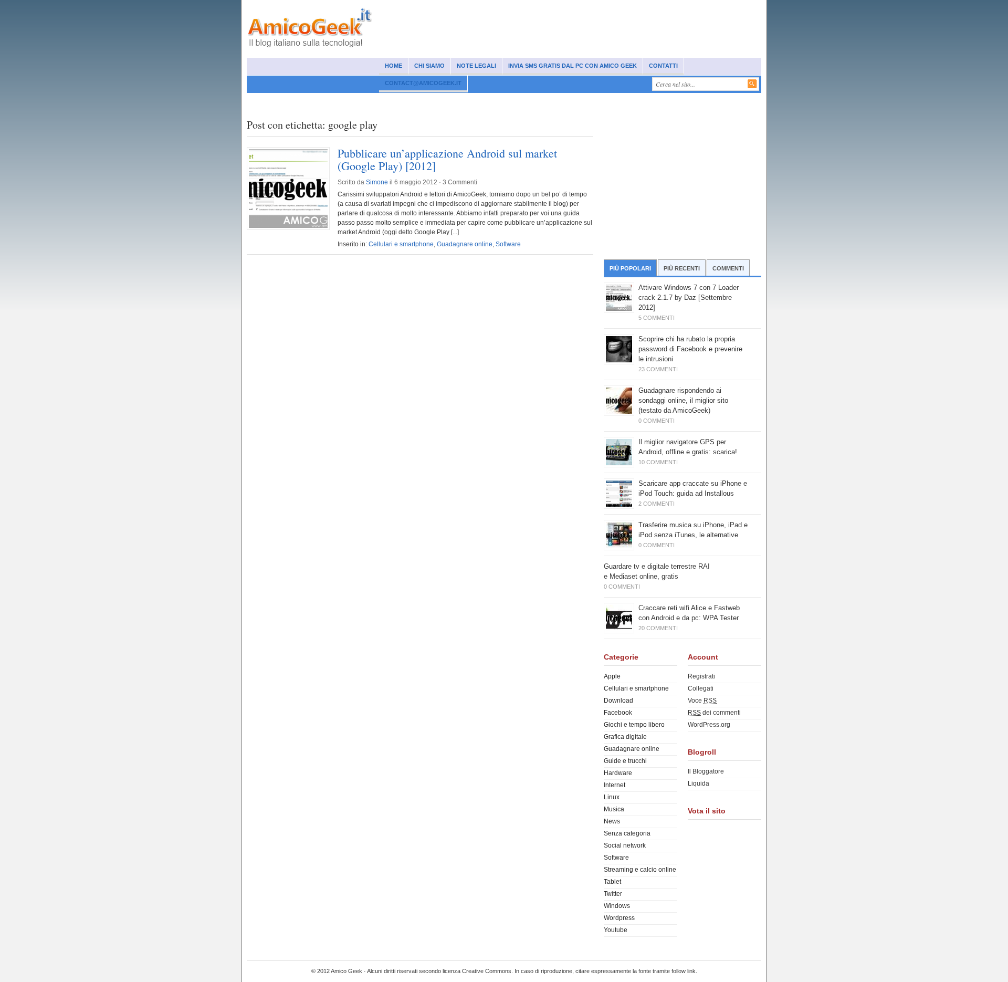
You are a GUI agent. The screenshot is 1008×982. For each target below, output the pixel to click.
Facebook (618, 712)
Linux (612, 797)
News (263, 101)
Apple (612, 676)
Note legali (476, 65)
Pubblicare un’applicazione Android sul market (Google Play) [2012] (447, 159)
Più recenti (682, 268)
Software (510, 101)
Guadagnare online (598, 101)
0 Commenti (656, 420)
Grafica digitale (625, 736)
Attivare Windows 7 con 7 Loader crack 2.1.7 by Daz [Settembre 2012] (688, 297)
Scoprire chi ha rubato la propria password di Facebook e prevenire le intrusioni (690, 349)
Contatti (663, 65)
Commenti (728, 268)
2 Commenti (656, 503)
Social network (307, 101)
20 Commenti (658, 628)
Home (393, 65)
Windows (470, 101)
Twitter (613, 893)
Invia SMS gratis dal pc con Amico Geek (572, 65)
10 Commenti (658, 462)
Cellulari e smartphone (375, 101)
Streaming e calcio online (640, 869)
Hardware (618, 773)
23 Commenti (658, 369)
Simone (377, 182)
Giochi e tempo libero (634, 724)
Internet (433, 101)
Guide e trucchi (625, 761)
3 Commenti (460, 182)
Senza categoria (627, 833)
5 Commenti (656, 318)
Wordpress (619, 918)
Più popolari (630, 268)
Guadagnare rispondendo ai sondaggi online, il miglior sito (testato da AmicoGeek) (683, 400)
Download (618, 700)
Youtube (615, 930)
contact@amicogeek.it (423, 83)
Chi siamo (429, 65)
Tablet (612, 881)
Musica (547, 101)
